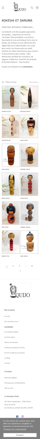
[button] (2, 7)
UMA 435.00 (24, 256)
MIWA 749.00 (6, 198)
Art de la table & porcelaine (14, 353)
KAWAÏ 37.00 (5, 256)
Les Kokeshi (8, 327)
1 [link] (6, 266)
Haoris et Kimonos (11, 342)
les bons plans (9, 337)
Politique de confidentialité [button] (15, 429)
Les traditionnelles (11, 332)
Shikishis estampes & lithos (14, 347)
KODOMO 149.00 (25, 169)
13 (32, 266)
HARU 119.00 (24, 140)
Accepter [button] (20, 435)
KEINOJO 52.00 (6, 111)
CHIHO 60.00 (24, 198)
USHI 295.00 (5, 169)
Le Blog (7, 358)
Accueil (7, 316)
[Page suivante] (20, 270)
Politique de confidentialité (14, 383)
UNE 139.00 (5, 227)
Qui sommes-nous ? (11, 321)
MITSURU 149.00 (25, 111)
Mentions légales (10, 378)
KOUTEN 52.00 (6, 140)
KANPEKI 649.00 (25, 227)
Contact (7, 363)
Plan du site (8, 388)
